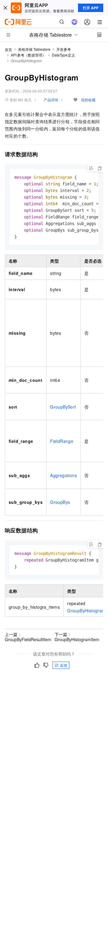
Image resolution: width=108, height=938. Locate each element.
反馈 (63, 665)
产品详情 (51, 99)
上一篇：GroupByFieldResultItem (28, 636)
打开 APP (90, 8)
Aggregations (63, 475)
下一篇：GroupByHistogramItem (77, 636)
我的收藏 (88, 99)
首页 (8, 49)
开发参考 (63, 49)
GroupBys (60, 502)
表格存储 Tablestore (34, 49)
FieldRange (61, 441)
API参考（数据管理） (28, 54)
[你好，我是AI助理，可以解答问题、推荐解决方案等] (74, 22)
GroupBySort (63, 407)
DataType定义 (63, 54)
